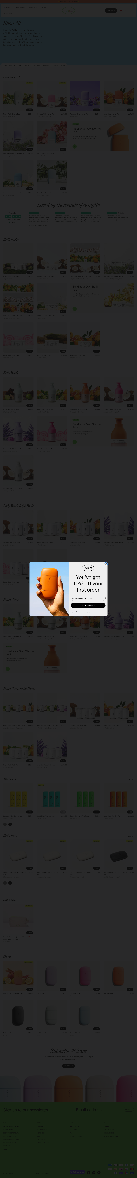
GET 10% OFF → (88, 605)
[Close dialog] (106, 563)
